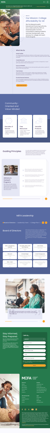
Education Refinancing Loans (41, 387)
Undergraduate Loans (40, 384)
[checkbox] (34, 362)
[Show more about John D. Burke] (40, 250)
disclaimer (26, 362)
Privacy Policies (39, 397)
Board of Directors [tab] (9, 223)
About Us (23, 390)
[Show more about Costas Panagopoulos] (40, 258)
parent (27, 339)
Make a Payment (24, 387)
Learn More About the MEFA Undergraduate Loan (14, 7)
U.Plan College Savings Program (41, 390)
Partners (23, 402)
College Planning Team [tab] (38, 223)
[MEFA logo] (3, 1)
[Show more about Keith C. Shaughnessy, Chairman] (10, 250)
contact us (24, 422)
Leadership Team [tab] (23, 223)
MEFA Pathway (24, 385)
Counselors (23, 397)
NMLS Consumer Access (29, 425)
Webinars (23, 384)
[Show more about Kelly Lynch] (10, 258)
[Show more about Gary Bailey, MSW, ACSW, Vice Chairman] (25, 250)
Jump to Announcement (41, 6)
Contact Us (23, 392)
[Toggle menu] (47, 2)
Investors (23, 400)
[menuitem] (28, 384)
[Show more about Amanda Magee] (25, 258)
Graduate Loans (39, 385)
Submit (34, 365)
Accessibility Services (40, 402)
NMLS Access (39, 400)
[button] (44, 2)
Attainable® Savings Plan (40, 392)
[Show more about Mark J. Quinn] (10, 266)
